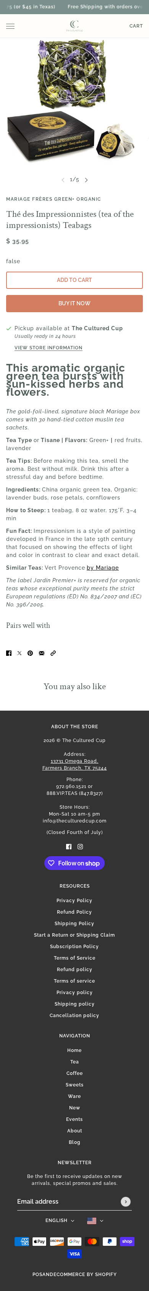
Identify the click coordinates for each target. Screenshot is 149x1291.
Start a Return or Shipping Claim (74, 935)
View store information (49, 348)
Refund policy (74, 969)
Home (74, 1050)
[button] (53, 653)
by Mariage (103, 568)
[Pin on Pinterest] (30, 653)
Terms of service (74, 981)
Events (74, 1119)
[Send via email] (41, 653)
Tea (74, 1062)
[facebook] (68, 846)
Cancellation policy (74, 1015)
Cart (136, 26)
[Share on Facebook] (9, 653)
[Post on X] (19, 653)
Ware (74, 1096)
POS (37, 1274)
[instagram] (80, 846)
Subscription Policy (74, 946)
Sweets (75, 1085)
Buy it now (74, 303)
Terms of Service (75, 958)
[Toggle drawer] (10, 26)
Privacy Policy (74, 900)
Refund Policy (74, 912)
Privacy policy (75, 992)
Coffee (74, 1073)
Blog (75, 1142)
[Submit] (126, 1202)
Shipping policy (75, 1004)
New (74, 1108)
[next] (86, 179)
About (74, 1131)
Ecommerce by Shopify (85, 1274)
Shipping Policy (74, 923)
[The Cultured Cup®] (74, 26)
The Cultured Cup (97, 328)
